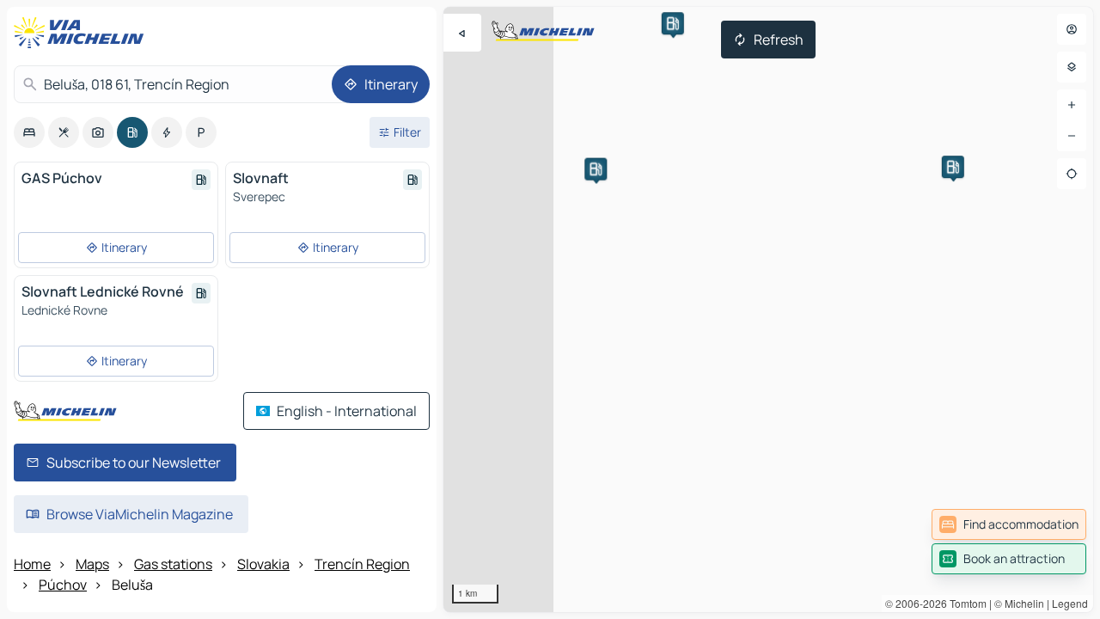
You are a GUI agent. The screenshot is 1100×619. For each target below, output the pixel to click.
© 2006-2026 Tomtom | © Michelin (964, 603)
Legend (1070, 603)
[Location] (1071, 173)
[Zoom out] (1071, 135)
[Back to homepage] (82, 33)
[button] (673, 23)
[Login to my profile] (1071, 29)
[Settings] (1071, 67)
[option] (29, 132)
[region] (768, 309)
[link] (1009, 524)
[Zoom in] (1071, 104)
